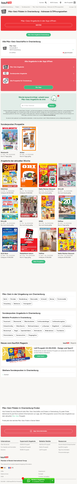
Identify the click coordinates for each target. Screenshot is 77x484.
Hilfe (2, 471)
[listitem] (10, 142)
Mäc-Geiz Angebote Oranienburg (38, 35)
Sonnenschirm (20, 335)
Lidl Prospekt (43, 450)
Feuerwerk (7, 321)
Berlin (5, 299)
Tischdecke (60, 330)
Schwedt (44, 299)
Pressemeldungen (64, 452)
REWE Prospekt (24, 450)
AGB (2, 476)
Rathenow (17, 303)
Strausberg (7, 303)
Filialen (17, 7)
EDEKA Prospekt (25, 444)
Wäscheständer (29, 321)
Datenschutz (4, 474)
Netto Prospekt (43, 447)
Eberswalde (34, 299)
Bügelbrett (55, 326)
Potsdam (13, 299)
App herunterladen (64, 450)
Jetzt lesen (40, 356)
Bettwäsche (38, 330)
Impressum (41, 471)
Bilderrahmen (49, 330)
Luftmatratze (66, 326)
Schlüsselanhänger (43, 321)
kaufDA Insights (63, 447)
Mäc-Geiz (15, 416)
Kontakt (40, 474)
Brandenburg (23, 299)
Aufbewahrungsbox (58, 321)
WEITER (38, 25)
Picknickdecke (8, 335)
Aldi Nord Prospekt (44, 444)
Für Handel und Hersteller (8, 447)
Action (6, 375)
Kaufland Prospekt (25, 447)
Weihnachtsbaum (33, 326)
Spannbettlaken (26, 330)
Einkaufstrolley (8, 326)
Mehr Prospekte (39, 261)
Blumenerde (17, 321)
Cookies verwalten (43, 476)
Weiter (51, 105)
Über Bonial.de (5, 444)
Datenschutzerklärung (49, 115)
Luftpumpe (45, 326)
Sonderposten (26, 7)
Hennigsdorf (27, 303)
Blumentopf (7, 330)
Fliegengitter (33, 335)
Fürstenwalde (61, 299)
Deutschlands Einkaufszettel (67, 444)
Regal (16, 330)
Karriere (3, 450)
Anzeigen (71, 7)
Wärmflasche (20, 326)
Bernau (52, 299)
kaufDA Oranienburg (7, 7)
